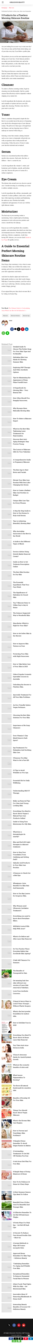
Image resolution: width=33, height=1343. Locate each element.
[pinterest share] (22, 329)
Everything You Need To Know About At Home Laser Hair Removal (22, 1037)
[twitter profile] (9, 1325)
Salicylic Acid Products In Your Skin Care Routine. (21, 865)
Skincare (5, 315)
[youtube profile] (23, 1325)
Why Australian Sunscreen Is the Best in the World (22, 533)
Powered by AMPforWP (16, 1335)
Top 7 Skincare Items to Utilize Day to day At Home (21, 605)
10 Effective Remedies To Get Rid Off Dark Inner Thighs (22, 1214)
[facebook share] (12, 329)
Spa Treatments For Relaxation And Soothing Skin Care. (22, 750)
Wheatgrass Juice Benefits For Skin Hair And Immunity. (21, 885)
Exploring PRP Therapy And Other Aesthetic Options (21, 369)
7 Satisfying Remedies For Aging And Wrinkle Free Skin (21, 1266)
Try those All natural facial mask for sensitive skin (22, 1088)
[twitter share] (15, 329)
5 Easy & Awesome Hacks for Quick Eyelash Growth (22, 1057)
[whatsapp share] (3, 333)
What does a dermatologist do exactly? (19, 834)
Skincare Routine (15, 315)
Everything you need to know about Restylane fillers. (21, 918)
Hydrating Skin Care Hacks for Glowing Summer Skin (20, 359)
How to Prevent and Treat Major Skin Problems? (20, 1133)
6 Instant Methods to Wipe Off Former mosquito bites (20, 1245)
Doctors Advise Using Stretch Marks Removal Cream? (21, 554)
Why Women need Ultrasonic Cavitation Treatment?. (21, 908)
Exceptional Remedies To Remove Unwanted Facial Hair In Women (21, 1276)
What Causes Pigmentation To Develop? (19, 1077)
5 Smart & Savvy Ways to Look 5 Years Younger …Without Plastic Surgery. (22, 1003)
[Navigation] (2, 2)
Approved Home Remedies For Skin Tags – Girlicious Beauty (22, 1255)
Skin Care (11, 7)
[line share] (7, 333)
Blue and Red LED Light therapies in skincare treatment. (21, 844)
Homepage (4, 7)
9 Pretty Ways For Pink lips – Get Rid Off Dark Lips (21, 1225)
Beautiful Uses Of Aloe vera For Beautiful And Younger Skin (21, 1204)
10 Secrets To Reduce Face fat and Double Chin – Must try (22, 1235)
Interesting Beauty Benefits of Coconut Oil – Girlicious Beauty (22, 1306)
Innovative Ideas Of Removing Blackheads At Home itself (22, 1296)
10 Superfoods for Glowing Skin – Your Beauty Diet (20, 390)
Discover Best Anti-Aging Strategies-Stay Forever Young (21, 441)
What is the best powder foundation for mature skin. (22, 1013)
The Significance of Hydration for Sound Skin (20, 594)
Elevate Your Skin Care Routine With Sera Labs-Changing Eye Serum (22, 482)
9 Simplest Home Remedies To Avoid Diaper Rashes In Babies (22, 1143)
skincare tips (26, 315)
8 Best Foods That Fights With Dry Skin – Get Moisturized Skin (22, 1286)
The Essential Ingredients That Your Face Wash (21, 584)
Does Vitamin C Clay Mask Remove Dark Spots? (20, 738)
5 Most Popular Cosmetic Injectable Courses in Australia (22, 676)
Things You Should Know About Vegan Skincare (20, 1112)
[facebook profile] (14, 1325)
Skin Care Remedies (25, 11)
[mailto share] (18, 329)
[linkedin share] (27, 329)
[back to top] (29, 1335)
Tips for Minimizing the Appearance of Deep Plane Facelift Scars (21, 380)
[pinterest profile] (19, 1325)
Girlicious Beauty (17, 2)
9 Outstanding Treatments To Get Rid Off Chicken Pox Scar (21, 1153)
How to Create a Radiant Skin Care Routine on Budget (21, 492)
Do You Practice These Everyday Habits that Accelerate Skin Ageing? (22, 951)
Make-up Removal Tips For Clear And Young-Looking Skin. (21, 803)
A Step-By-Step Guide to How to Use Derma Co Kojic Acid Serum (22, 513)
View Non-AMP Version (22, 1333)
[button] (11, 1338)
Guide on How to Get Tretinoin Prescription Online (21, 564)
